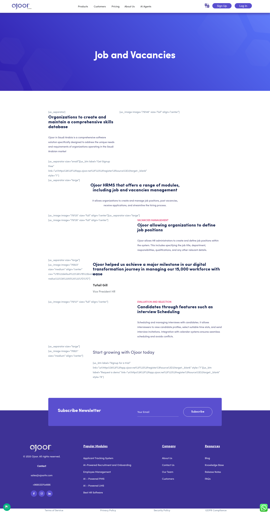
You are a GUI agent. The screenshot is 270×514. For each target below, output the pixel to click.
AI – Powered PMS (93, 478)
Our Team (167, 472)
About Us (167, 458)
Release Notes (213, 472)
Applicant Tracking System (98, 458)
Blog (207, 458)
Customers (168, 478)
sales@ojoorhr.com (41, 475)
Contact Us (168, 465)
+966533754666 (41, 484)
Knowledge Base (214, 465)
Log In (243, 6)
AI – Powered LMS (93, 485)
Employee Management (97, 472)
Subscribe (197, 412)
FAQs (208, 478)
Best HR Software (93, 492)
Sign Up (222, 6)
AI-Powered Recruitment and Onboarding (107, 465)
